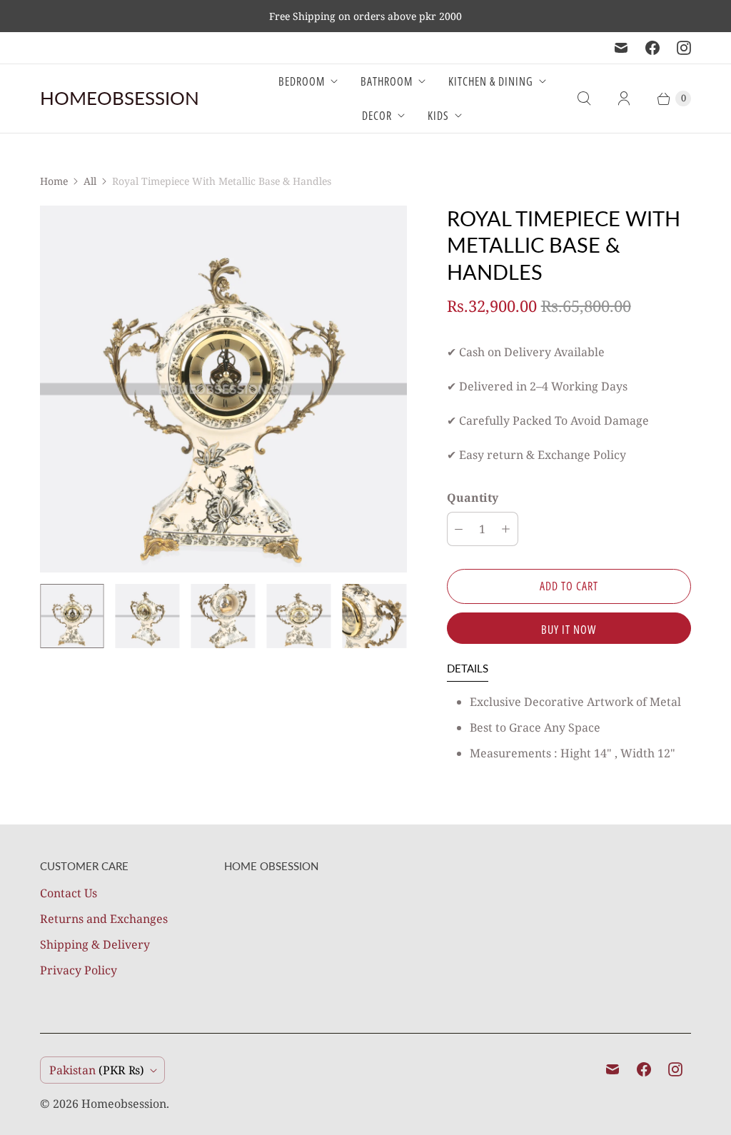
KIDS (438, 115)
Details (467, 668)
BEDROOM (301, 81)
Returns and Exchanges (104, 919)
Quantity (472, 497)
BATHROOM (387, 81)
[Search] (584, 98)
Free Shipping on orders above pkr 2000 (365, 16)
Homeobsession (123, 1103)
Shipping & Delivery (95, 944)
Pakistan (96, 1070)
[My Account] (624, 98)
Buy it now (568, 629)
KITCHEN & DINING (490, 81)
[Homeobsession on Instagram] (684, 48)
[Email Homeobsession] (621, 48)
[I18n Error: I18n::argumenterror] (72, 616)
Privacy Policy (78, 970)
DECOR (377, 115)
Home (54, 181)
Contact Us (68, 893)
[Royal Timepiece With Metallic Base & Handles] (223, 389)
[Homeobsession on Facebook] (652, 48)
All (90, 181)
